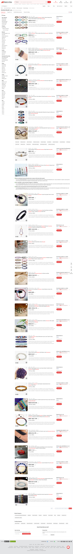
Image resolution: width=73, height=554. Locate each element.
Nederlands (36, 547)
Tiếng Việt (57, 547)
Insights (63, 546)
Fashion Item (29, 144)
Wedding (4, 78)
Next (69, 508)
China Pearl (17, 144)
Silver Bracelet (17, 523)
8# (3, 107)
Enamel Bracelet (61, 523)
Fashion (4, 81)
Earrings (40, 515)
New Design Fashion (43, 144)
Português (18, 547)
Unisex (4, 52)
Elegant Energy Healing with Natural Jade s (39, 352)
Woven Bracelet (49, 523)
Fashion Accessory (36, 141)
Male (3, 54)
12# (3, 103)
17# (3, 113)
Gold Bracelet (23, 523)
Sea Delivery (49, 141)
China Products (16, 546)
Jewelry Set (45, 515)
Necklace (29, 515)
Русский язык (26, 547)
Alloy (3, 38)
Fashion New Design (35, 144)
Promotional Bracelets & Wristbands (20, 515)
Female (4, 51)
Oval (3, 67)
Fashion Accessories (5, 28)
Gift (3, 77)
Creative (4, 85)
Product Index (59, 546)
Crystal (3, 42)
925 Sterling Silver (6, 33)
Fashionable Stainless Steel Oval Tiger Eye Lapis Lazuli (41, 431)
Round (4, 64)
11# (3, 112)
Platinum (4, 48)
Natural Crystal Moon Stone (36, 241)
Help (35, 544)
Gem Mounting (5, 60)
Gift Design (68, 141)
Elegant (4, 83)
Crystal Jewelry (34, 515)
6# (3, 104)
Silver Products (29, 141)
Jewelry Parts (64, 515)
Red (3, 98)
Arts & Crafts (4, 27)
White (3, 93)
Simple (3, 84)
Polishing (4, 58)
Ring (55, 515)
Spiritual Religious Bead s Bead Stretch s (40, 149)
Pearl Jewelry (50, 515)
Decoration (5, 75)
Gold (3, 34)
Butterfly (4, 72)
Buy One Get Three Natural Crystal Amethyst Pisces (40, 462)
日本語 (46, 547)
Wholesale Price (37, 546)
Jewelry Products (55, 141)
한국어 (43, 547)
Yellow (3, 97)
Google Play (12, 541)
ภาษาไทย (51, 547)
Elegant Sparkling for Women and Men (38, 273)
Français (22, 547)
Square (4, 65)
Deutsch (33, 547)
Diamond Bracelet (29, 523)
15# (3, 111)
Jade (3, 44)
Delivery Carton (23, 141)
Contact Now (59, 21)
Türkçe (54, 547)
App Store (7, 541)
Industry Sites (48, 546)
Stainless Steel (5, 36)
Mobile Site (42, 544)
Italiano (30, 547)
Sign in (71, 2)
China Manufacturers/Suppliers (23, 546)
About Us (30, 544)
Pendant (58, 515)
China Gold (17, 141)
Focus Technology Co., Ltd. (37, 550)
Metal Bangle (55, 523)
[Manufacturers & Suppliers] (6, 2)
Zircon (3, 41)
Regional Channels (53, 546)
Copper (4, 37)
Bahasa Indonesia (62, 547)
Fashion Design (43, 141)
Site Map (38, 544)
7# (3, 101)
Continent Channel (42, 546)
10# (3, 108)
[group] (21, 22)
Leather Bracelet (36, 523)
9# (3, 105)
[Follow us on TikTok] (63, 541)
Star (3, 71)
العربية (40, 547)
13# (3, 109)
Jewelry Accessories (51, 144)
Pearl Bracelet (43, 523)
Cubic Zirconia (4, 45)
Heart (3, 68)
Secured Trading (27, 12)
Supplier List (9, 12)
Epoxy (3, 61)
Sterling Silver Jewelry (18, 517)
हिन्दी (48, 547)
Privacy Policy (41, 549)
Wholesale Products (31, 546)
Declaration (36, 549)
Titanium (4, 40)
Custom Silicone (62, 141)
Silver (3, 94)
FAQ (33, 544)
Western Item (23, 144)
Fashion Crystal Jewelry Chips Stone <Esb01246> (40, 33)
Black (3, 95)
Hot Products (11, 546)
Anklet (67, 523)
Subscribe (52, 534)
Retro (3, 87)
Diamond (4, 46)
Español (15, 547)
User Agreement (32, 549)
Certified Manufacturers (18, 12)
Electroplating (5, 57)
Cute (3, 88)
